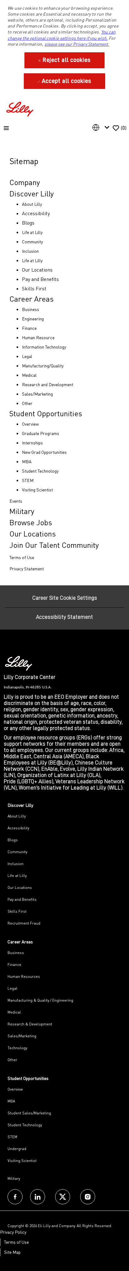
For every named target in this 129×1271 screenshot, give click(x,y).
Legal (13, 988)
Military (14, 1178)
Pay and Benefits (22, 899)
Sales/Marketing (22, 1036)
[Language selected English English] (102, 127)
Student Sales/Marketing (29, 1113)
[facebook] (15, 1196)
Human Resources (24, 976)
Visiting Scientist (22, 1160)
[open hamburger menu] (6, 128)
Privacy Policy (13, 1232)
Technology (17, 1047)
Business (16, 952)
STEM (12, 1136)
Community (17, 851)
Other (12, 1059)
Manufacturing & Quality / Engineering (40, 1000)
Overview (15, 1089)
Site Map (12, 1252)
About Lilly (17, 816)
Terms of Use (16, 1242)
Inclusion (15, 863)
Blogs (13, 840)
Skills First (17, 911)
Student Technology (25, 1125)
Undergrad (17, 1148)
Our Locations (20, 887)
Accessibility (18, 828)
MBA (11, 1101)
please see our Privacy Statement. (76, 44)
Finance (14, 964)
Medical (14, 1012)
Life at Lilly (17, 875)
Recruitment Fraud (24, 923)
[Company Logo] (20, 108)
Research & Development (30, 1024)
